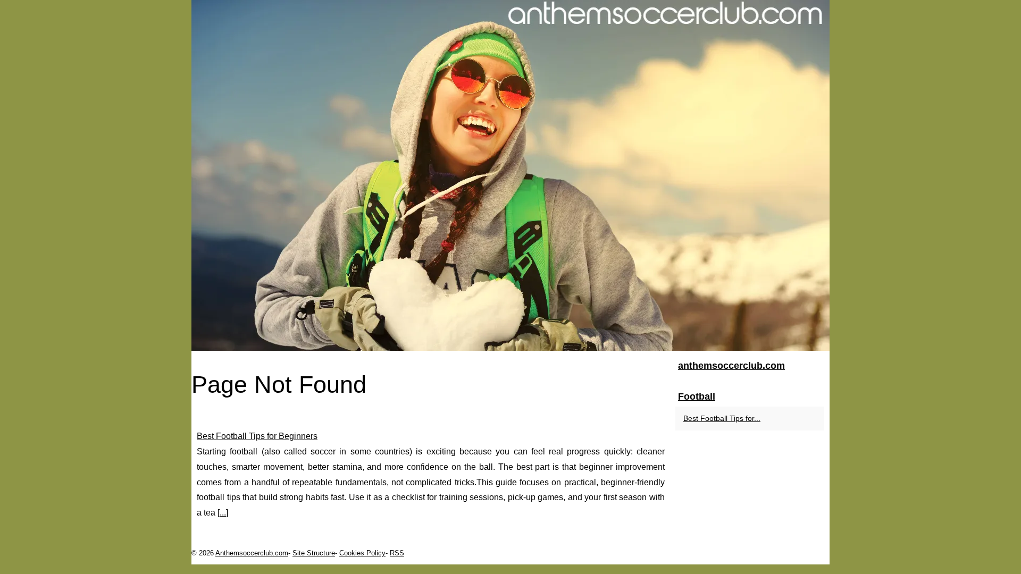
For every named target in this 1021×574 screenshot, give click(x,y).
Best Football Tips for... (721, 418)
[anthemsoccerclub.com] (510, 175)
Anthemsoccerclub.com (251, 553)
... (223, 512)
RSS (397, 553)
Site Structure (313, 553)
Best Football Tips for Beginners (257, 436)
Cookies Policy (362, 553)
